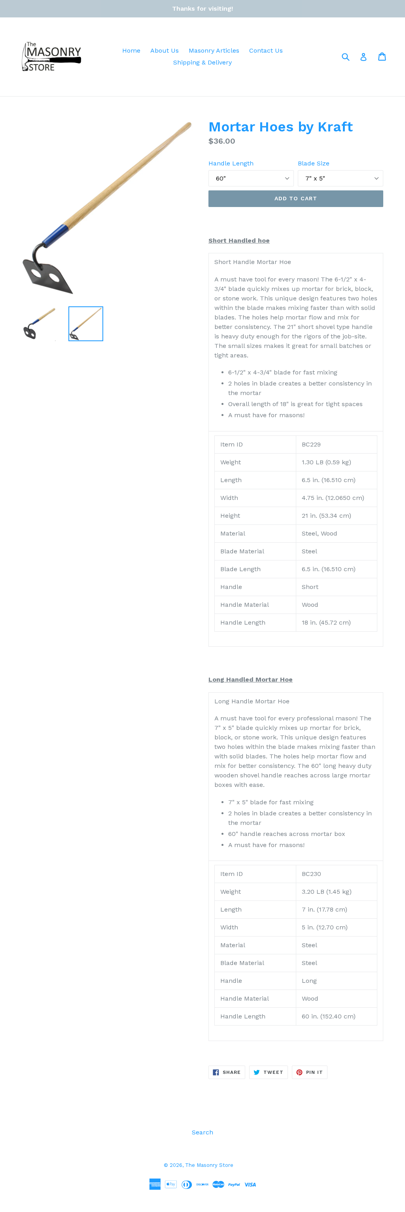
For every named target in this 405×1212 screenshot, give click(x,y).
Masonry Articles (214, 50)
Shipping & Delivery (202, 62)
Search (202, 1132)
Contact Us (266, 50)
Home (131, 50)
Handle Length (231, 163)
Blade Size (313, 163)
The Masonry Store (209, 1165)
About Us (164, 50)
